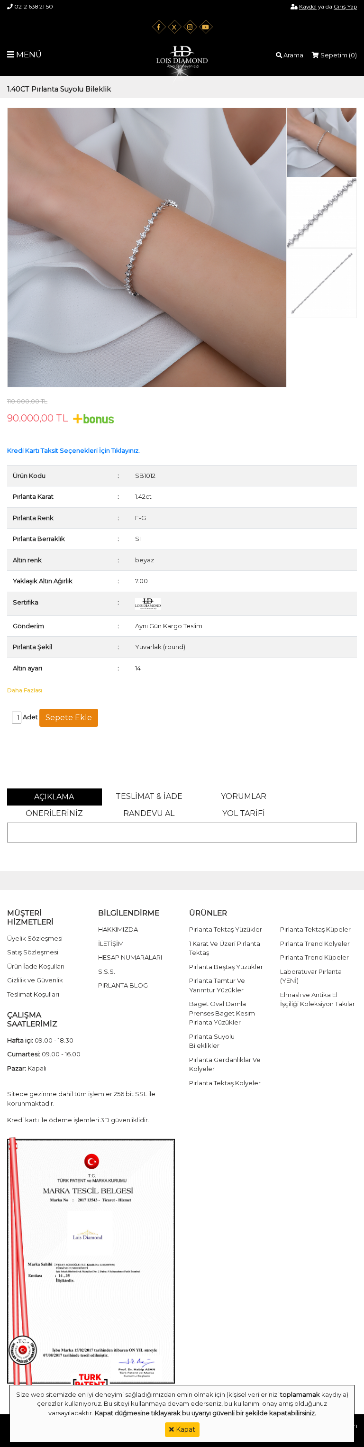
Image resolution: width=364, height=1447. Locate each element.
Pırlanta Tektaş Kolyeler (225, 1083)
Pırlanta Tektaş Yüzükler (225, 929)
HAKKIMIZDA (118, 929)
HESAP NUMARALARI (130, 957)
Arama (292, 55)
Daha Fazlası (24, 690)
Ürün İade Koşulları (35, 966)
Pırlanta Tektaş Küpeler (315, 929)
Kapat (184, 1429)
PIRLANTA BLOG (123, 985)
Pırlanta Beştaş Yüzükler (226, 967)
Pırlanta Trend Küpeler (314, 957)
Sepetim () (338, 55)
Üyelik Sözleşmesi (35, 938)
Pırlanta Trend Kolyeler (315, 943)
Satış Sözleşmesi (32, 952)
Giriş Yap (345, 6)
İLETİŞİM (111, 943)
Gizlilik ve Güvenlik (35, 980)
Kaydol (308, 6)
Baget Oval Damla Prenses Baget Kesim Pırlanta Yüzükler (222, 1013)
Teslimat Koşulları (33, 994)
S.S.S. (106, 971)
